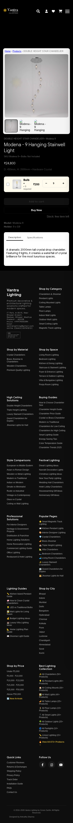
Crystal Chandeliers (16, 355)
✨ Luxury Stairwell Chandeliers (48, 563)
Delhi (41, 606)
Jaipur (42, 632)
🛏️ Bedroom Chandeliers (50, 554)
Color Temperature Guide (50, 443)
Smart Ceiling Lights (48, 324)
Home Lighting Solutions (18, 540)
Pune (41, 628)
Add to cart (36, 201)
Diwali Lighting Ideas (48, 465)
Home (8, 51)
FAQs (9, 788)
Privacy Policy (13, 775)
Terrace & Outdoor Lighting (51, 376)
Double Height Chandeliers (19, 405)
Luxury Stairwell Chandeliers (20, 414)
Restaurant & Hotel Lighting (19, 557)
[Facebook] (42, 764)
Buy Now (36, 210)
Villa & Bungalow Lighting (51, 380)
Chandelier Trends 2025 (50, 447)
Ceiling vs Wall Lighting (18, 503)
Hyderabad (44, 615)
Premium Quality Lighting (18, 370)
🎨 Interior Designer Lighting (52, 532)
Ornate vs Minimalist (16, 487)
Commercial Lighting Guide (19, 548)
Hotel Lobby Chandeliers (50, 487)
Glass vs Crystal (14, 499)
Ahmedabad (44, 644)
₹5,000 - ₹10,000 (15, 676)
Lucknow (43, 636)
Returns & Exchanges (17, 767)
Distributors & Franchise (18, 535)
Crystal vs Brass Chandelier (52, 418)
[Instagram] (51, 764)
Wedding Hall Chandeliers (51, 482)
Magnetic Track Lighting (50, 328)
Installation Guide (15, 784)
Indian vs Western (15, 482)
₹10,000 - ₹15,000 (15, 680)
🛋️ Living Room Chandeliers (52, 558)
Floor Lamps (45, 311)
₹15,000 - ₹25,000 (15, 685)
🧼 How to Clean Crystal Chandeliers (18, 601)
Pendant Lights (46, 298)
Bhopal (42, 594)
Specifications (35, 237)
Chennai (43, 619)
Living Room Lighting (49, 355)
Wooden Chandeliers (16, 366)
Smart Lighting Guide (49, 435)
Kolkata (42, 623)
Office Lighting (13, 552)
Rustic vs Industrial (15, 491)
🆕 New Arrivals (14, 698)
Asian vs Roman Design (18, 470)
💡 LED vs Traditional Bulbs (20, 607)
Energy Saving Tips (48, 439)
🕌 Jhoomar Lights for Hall (51, 576)
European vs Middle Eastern (20, 465)
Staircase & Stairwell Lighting (52, 367)
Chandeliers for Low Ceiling (52, 426)
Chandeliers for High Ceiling (52, 430)
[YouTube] (60, 764)
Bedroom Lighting (47, 359)
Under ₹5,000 (13, 671)
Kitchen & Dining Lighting (50, 363)
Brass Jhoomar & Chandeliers (15, 360)
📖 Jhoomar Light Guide (18, 636)
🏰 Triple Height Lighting (50, 545)
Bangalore (44, 611)
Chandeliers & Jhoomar (50, 294)
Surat (41, 649)
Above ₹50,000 (14, 694)
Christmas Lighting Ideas (50, 474)
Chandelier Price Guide (50, 413)
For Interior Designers (17, 524)
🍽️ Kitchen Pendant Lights (51, 528)
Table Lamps (45, 307)
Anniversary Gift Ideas (49, 495)
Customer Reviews (15, 762)
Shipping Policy (14, 771)
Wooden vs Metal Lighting (19, 474)
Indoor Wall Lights (47, 315)
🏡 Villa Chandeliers (48, 549)
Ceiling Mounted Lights (49, 302)
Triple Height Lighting (17, 410)
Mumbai (43, 602)
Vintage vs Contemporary (18, 495)
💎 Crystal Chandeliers (49, 537)
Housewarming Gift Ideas (50, 491)
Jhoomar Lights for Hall (17, 425)
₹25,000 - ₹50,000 (15, 689)
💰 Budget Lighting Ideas (18, 618)
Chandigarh (44, 640)
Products (17, 51)
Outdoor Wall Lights (48, 319)
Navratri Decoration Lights (51, 470)
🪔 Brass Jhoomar (47, 541)
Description (14, 237)
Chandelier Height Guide (50, 409)
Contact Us (12, 792)
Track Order (12, 779)
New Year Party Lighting (50, 478)
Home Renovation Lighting (19, 544)
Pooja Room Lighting (49, 384)
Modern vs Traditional (49, 422)
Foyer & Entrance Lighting (51, 372)
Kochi (41, 653)
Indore (42, 598)
